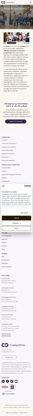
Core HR (4, 140)
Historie (4, 242)
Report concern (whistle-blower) (6, 334)
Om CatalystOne (6, 236)
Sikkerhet (4, 178)
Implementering (6, 168)
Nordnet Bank (6, 260)
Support (4, 171)
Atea (3, 256)
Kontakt (4, 246)
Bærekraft (4, 239)
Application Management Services (11, 174)
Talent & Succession (7, 150)
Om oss (4, 233)
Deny (16, 228)
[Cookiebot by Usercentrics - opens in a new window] (24, 186)
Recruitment (5, 157)
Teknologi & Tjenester (11, 165)
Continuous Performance (9, 143)
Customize (16, 223)
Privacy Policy (23, 412)
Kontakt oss (9, 357)
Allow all (16, 218)
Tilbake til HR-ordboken (15, 121)
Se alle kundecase (7, 267)
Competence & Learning (9, 147)
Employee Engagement (8, 160)
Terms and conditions (12, 412)
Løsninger (6, 137)
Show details (24, 213)
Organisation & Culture (8, 153)
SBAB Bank (5, 263)
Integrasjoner (5, 181)
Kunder (4, 254)
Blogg (3, 249)
